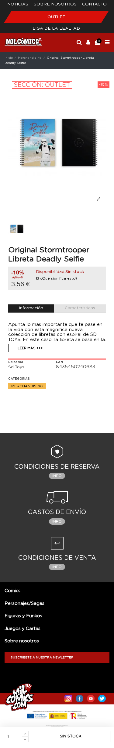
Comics (12, 591)
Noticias (17, 4)
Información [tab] (31, 308)
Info (57, 475)
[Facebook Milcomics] (79, 697)
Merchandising (27, 386)
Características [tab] (80, 308)
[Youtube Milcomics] (91, 697)
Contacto (94, 4)
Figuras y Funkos (23, 616)
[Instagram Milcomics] (68, 697)
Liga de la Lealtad (56, 28)
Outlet (56, 17)
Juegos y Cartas (22, 628)
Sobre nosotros (55, 4)
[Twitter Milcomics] (102, 697)
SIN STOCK (70, 736)
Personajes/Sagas (24, 603)
